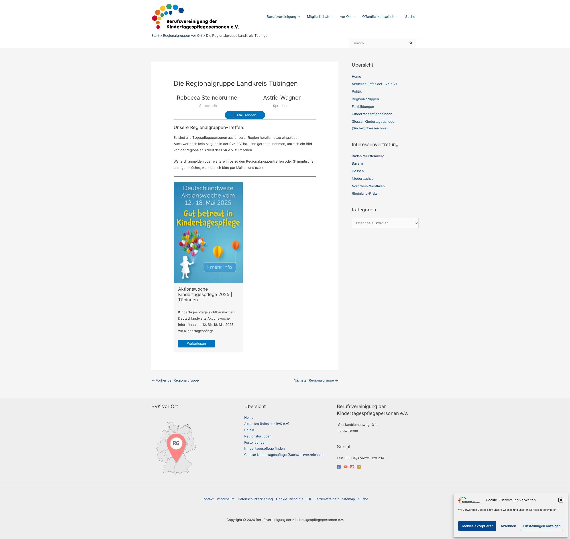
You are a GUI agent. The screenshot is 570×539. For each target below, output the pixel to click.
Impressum (225, 499)
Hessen (358, 171)
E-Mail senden (245, 115)
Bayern (357, 163)
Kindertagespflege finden (372, 114)
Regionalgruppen (365, 99)
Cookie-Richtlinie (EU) (293, 499)
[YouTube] (346, 467)
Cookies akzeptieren (477, 526)
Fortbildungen (363, 106)
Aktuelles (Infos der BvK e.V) (374, 84)
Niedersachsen (364, 178)
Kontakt (208, 499)
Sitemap (348, 499)
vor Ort (345, 16)
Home (356, 76)
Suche (410, 16)
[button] (561, 500)
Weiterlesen (196, 343)
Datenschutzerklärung (255, 499)
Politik (357, 91)
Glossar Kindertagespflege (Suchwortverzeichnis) (284, 455)
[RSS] (359, 467)
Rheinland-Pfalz (364, 193)
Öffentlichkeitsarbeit (378, 16)
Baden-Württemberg (368, 156)
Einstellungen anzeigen (542, 526)
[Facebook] (339, 467)
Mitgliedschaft (318, 16)
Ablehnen (508, 526)
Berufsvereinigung (281, 16)
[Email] (352, 467)
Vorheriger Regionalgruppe (175, 380)
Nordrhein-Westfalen (368, 186)
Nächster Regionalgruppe (316, 380)
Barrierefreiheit (326, 499)
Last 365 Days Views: (354, 458)
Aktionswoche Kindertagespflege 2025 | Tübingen (205, 294)
